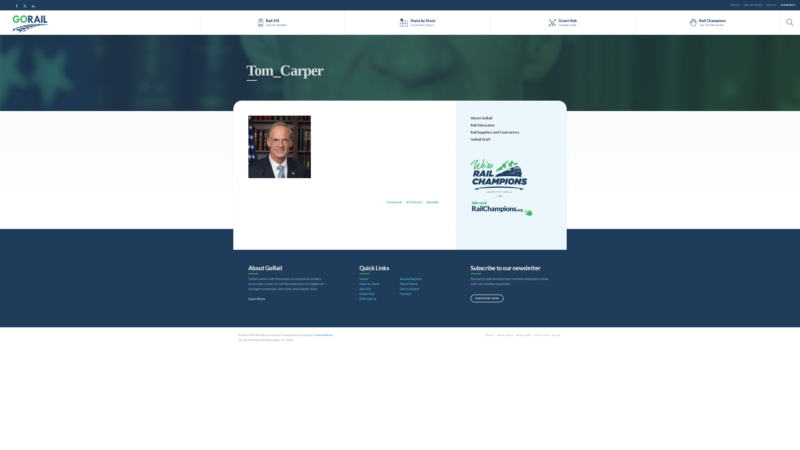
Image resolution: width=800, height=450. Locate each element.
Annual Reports (411, 279)
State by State (369, 284)
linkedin (432, 202)
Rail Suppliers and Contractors (495, 132)
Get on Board (409, 289)
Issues (735, 4)
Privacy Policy (505, 335)
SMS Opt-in (367, 299)
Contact (788, 4)
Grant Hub (367, 294)
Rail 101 (365, 289)
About (772, 4)
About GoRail (481, 118)
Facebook (394, 202)
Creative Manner (323, 335)
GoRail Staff (481, 139)
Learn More (256, 299)
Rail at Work (753, 4)
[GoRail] (31, 24)
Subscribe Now (487, 298)
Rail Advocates (483, 125)
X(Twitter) (414, 202)
